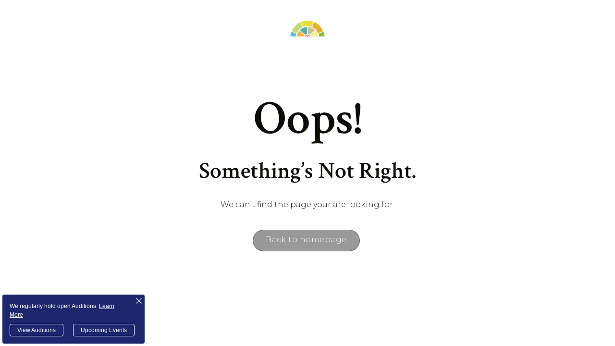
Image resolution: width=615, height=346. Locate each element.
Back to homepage (306, 239)
